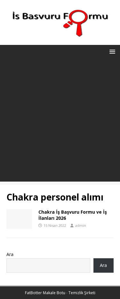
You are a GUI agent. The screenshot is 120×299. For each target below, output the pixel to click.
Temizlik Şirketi (81, 292)
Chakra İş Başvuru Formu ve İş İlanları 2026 (72, 215)
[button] (111, 51)
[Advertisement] (60, 121)
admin (80, 225)
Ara (9, 254)
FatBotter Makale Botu (45, 292)
